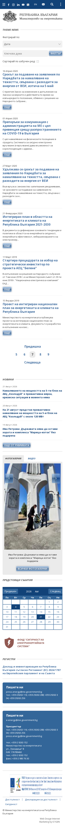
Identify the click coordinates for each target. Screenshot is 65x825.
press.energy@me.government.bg (24, 691)
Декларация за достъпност (41, 799)
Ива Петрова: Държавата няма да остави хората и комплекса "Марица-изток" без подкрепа (30, 432)
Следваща (32, 362)
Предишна (32, 346)
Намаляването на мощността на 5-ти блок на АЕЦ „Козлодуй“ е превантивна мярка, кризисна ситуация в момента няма (32, 394)
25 (16, 621)
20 (32, 616)
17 (7, 616)
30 (58, 621)
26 (24, 621)
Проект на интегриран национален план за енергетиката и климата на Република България (31, 308)
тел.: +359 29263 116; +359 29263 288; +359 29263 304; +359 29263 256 (32, 696)
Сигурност (11, 804)
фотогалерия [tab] (13, 458)
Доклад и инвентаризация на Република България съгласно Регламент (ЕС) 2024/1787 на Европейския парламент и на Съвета (32, 670)
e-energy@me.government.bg (21, 720)
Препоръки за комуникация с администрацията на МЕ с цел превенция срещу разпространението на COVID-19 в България (32, 127)
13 (32, 611)
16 (58, 611)
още (7, 107)
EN (35, 4)
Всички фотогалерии (32, 568)
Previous (9, 478)
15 (49, 611)
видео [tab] (31, 458)
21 (41, 616)
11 (16, 611)
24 (7, 621)
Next (56, 478)
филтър (55, 53)
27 (32, 621)
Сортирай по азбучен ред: (19, 61)
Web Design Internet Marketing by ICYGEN (49, 820)
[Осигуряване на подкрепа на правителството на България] (36, 785)
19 (24, 616)
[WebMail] (43, 4)
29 (49, 621)
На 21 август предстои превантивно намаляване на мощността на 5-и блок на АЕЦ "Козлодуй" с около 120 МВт (30, 413)
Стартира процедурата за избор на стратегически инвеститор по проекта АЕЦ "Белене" (30, 264)
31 (7, 626)
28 (41, 621)
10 (7, 611)
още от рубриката (16, 445)
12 (24, 611)
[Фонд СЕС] (24, 642)
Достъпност (12, 799)
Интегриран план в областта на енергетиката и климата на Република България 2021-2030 (27, 220)
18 (16, 616)
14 (41, 611)
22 (49, 616)
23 (58, 616)
